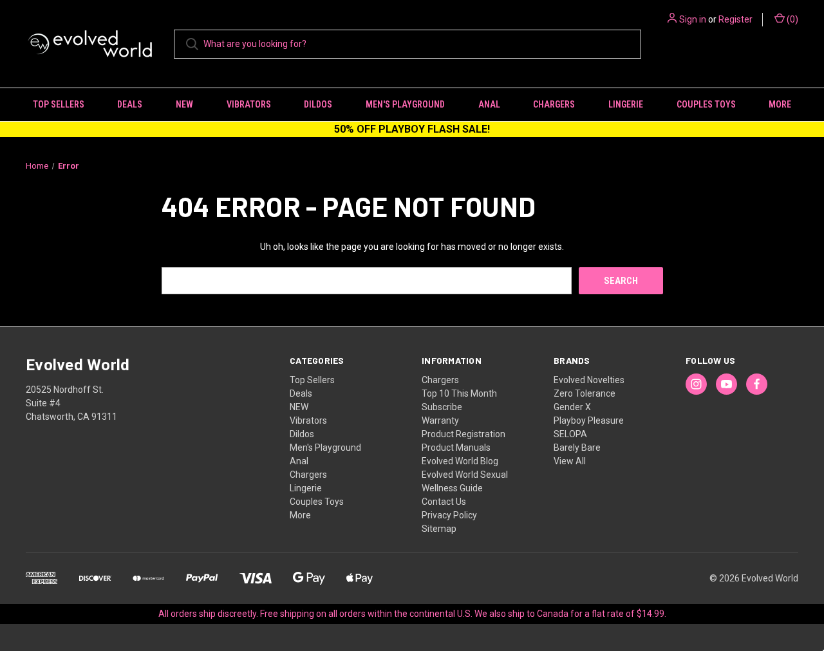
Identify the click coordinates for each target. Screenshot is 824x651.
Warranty (440, 420)
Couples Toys (706, 104)
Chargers (554, 104)
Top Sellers (58, 104)
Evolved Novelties (589, 380)
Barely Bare (577, 447)
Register (735, 19)
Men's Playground (405, 104)
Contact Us (444, 501)
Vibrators (249, 104)
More (780, 104)
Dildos (318, 104)
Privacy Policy (449, 515)
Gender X (572, 407)
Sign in (692, 19)
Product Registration (463, 434)
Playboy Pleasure (589, 420)
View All (570, 461)
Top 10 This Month (459, 393)
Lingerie (625, 104)
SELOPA (570, 434)
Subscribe (442, 407)
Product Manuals (456, 447)
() (791, 19)
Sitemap (439, 529)
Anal (489, 104)
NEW (184, 104)
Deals (129, 104)
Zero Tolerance (584, 393)
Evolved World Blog (460, 461)
